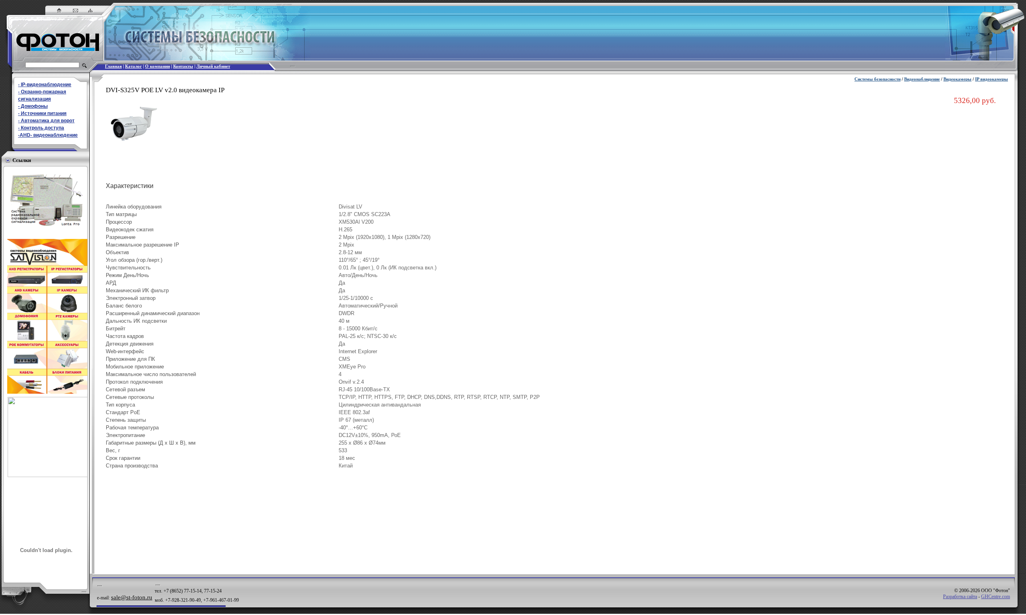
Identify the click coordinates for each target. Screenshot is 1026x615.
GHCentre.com (995, 596)
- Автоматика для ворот (46, 120)
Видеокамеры (957, 79)
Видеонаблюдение (922, 79)
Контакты (183, 66)
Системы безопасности (877, 79)
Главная (113, 66)
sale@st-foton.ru (131, 597)
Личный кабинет (213, 66)
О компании (157, 66)
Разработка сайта (960, 596)
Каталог (133, 66)
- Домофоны (33, 106)
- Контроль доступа (41, 128)
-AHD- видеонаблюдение (48, 135)
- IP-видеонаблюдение (44, 84)
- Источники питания (42, 113)
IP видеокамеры (991, 79)
